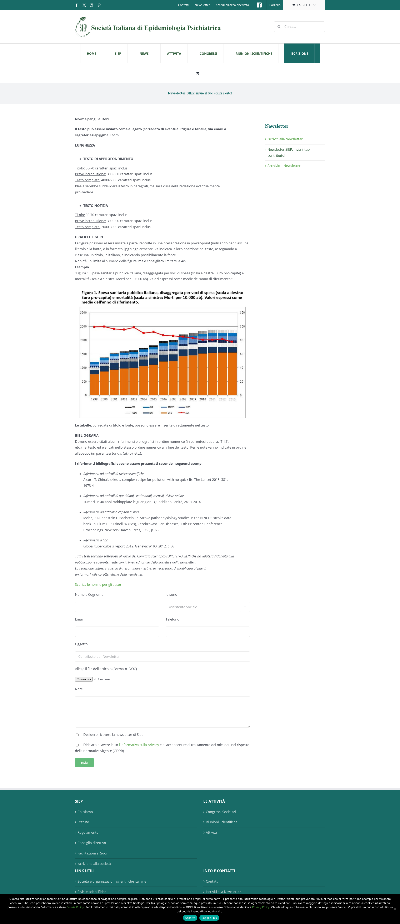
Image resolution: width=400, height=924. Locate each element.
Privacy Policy (261, 907)
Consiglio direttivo (92, 843)
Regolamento (88, 832)
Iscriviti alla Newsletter (285, 139)
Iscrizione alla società (94, 863)
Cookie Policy (75, 907)
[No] (395, 909)
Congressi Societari (221, 812)
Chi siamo (85, 812)
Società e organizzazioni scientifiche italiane (112, 881)
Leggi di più (209, 917)
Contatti (212, 881)
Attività (211, 832)
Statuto (83, 822)
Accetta (190, 917)
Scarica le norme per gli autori (98, 584)
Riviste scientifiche (92, 891)
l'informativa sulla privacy (139, 744)
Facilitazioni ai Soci (92, 853)
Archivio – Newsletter (284, 165)
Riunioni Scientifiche (222, 822)
